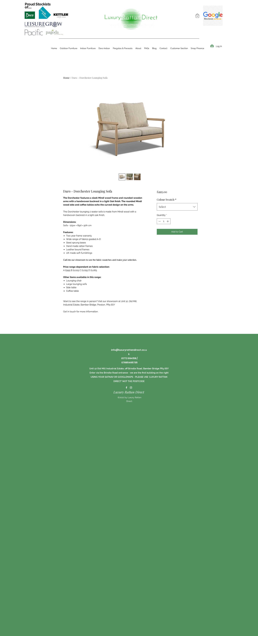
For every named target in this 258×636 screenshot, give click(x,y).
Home (66, 77)
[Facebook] (126, 387)
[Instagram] (130, 387)
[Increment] (168, 221)
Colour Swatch (166, 199)
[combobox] (177, 207)
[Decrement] (159, 221)
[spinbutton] (163, 221)
